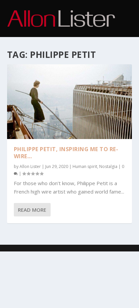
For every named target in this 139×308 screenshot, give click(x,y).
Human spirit (85, 166)
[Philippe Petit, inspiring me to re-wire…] (69, 101)
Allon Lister (30, 166)
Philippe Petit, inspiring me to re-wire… (66, 152)
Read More (32, 209)
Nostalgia (108, 166)
